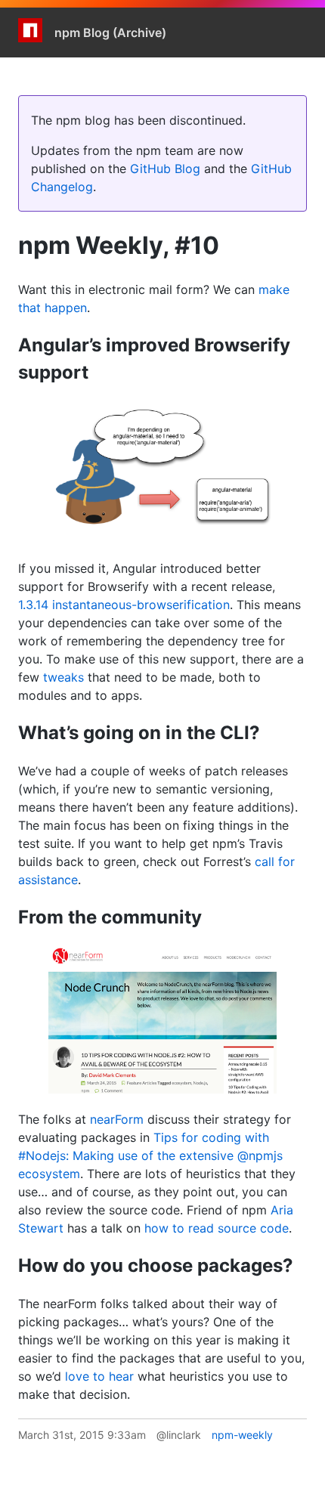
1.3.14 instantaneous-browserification (124, 604)
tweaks (63, 677)
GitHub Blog (165, 168)
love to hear (99, 1376)
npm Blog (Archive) (110, 32)
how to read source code (216, 1228)
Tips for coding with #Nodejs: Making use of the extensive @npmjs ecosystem (150, 1155)
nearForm (117, 1119)
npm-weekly (242, 1434)
